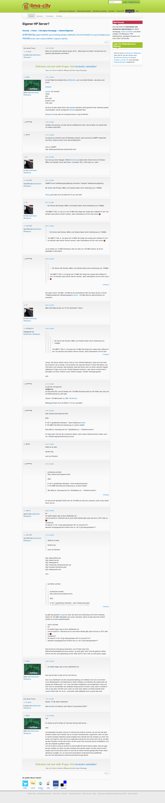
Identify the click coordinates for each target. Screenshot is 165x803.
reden (38, 38)
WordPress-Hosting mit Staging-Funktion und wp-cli (125, 58)
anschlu (44, 34)
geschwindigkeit (100, 35)
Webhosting (32, 793)
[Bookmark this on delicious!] (64, 788)
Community (130, 11)
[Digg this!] (34, 788)
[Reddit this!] (49, 788)
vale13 (28, 510)
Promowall (49, 16)
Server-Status (133, 793)
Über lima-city (87, 793)
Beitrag (47, 195)
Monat (74, 398)
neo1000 (29, 180)
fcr (27, 157)
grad (108, 35)
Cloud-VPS (120, 11)
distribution (72, 34)
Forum (31, 16)
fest (81, 34)
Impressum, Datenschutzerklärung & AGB (111, 793)
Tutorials (59, 16)
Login (125, 2)
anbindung (28, 34)
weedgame (29, 328)
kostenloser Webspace (67, 11)
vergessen (57, 38)
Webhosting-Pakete (84, 11)
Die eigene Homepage (47, 30)
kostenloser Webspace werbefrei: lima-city (44, 6)
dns (78, 34)
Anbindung (75, 160)
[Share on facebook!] (57, 788)
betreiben (64, 35)
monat (26, 38)
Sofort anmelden (127, 31)
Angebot (63, 615)
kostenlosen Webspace (30, 171)
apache (51, 35)
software (43, 38)
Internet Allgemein (66, 30)
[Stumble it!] (41, 788)
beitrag (57, 34)
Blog (94, 793)
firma (92, 35)
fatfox (28, 77)
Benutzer (40, 16)
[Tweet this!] (26, 788)
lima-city (25, 30)
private (32, 38)
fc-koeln (28, 51)
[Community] (26, 15)
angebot (38, 35)
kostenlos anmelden (86, 66)
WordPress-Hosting (100, 11)
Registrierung (133, 2)
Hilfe (137, 11)
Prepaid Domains (120, 62)
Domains (111, 11)
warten (64, 38)
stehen (50, 38)
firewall (87, 34)
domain (82, 422)
